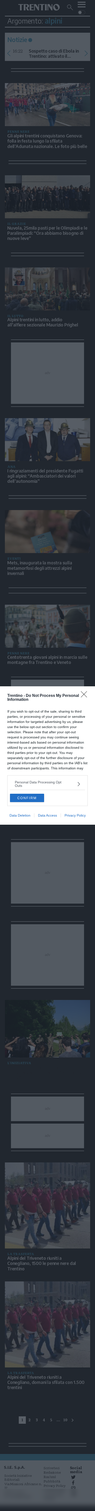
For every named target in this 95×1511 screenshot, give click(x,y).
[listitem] (47, 783)
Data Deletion (20, 815)
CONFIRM (27, 798)
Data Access (47, 815)
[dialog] (47, 755)
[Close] (85, 696)
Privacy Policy (75, 815)
